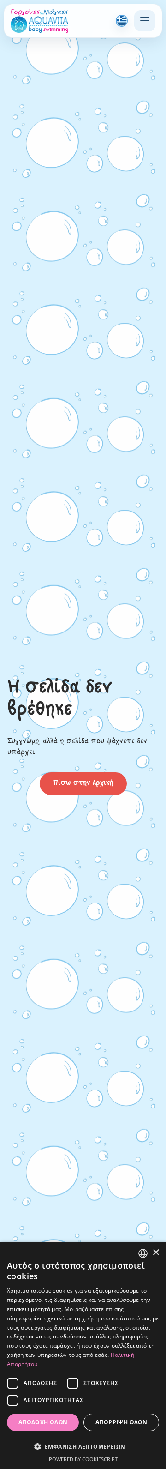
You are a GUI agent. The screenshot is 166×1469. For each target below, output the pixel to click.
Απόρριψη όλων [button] (121, 1422)
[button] (83, 1446)
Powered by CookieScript (83, 1459)
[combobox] (143, 1253)
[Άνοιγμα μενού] (144, 20)
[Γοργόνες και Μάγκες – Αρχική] (39, 21)
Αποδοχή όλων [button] (43, 1422)
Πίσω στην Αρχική (83, 783)
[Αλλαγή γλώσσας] (122, 21)
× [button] (155, 1252)
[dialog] (83, 1355)
